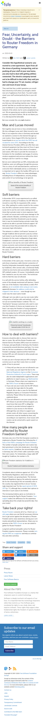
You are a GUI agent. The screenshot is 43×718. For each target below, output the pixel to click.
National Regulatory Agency (16, 372)
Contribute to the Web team (13, 712)
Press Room (8, 573)
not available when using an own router (23, 287)
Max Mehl (16, 58)
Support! (9, 558)
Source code (8, 708)
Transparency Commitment (13, 702)
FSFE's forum (13, 383)
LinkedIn (21, 555)
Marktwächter (33, 379)
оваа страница (16, 16)
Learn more (8, 615)
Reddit (9, 555)
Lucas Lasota (30, 58)
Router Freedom (11, 173)
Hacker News (33, 551)
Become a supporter (10, 584)
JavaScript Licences (10, 705)
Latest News (8, 576)
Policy (28, 542)
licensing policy (19, 687)
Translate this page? (10, 715)
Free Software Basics (11, 579)
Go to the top (37, 659)
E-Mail (33, 555)
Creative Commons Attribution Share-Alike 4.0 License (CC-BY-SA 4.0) (21, 683)
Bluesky (21, 551)
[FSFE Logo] (6, 3)
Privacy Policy (8, 699)
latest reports (9, 449)
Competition (21, 542)
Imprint (6, 696)
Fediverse (8, 551)
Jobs (5, 693)
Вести (6, 29)
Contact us (7, 690)
